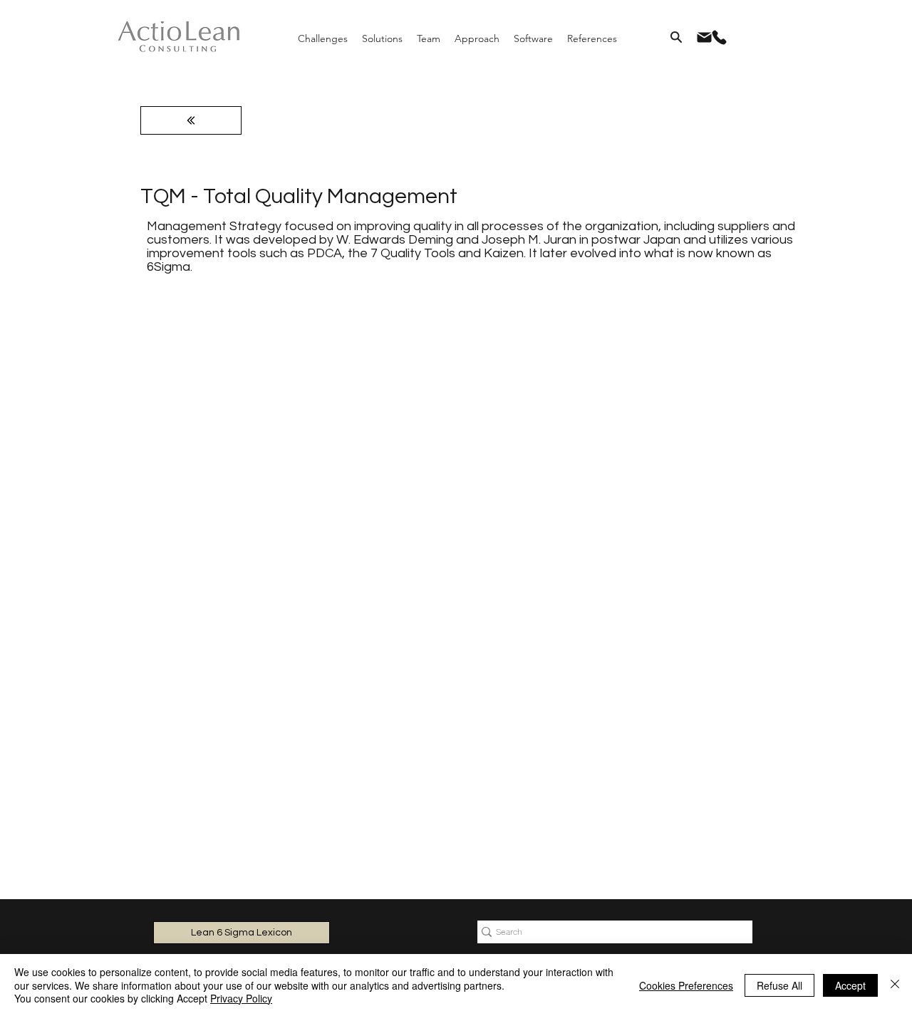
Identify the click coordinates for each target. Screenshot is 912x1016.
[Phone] (719, 37)
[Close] (894, 985)
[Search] (676, 37)
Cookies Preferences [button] (686, 985)
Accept (850, 985)
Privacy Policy (241, 998)
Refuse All (779, 985)
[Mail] (704, 37)
